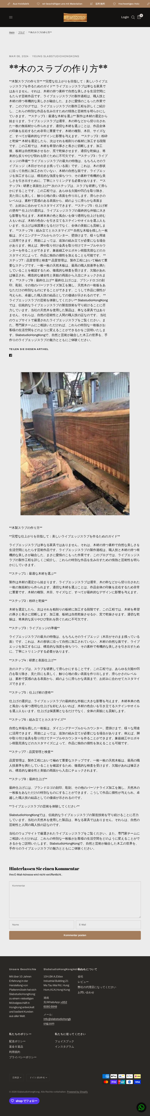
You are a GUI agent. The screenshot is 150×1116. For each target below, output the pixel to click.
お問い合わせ (86, 992)
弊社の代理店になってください (97, 987)
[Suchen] (133, 17)
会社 (80, 976)
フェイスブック (64, 1041)
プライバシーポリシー (23, 1057)
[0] (138, 17)
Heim (11, 32)
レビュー (83, 981)
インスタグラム (64, 1046)
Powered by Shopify (77, 1092)
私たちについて (88, 969)
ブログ (21, 32)
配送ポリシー (17, 1041)
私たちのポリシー (20, 1034)
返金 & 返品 (16, 1046)
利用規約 (14, 1051)
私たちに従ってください (70, 1034)
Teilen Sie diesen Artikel (29, 349)
